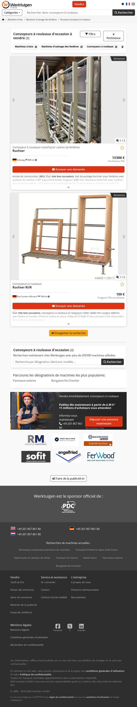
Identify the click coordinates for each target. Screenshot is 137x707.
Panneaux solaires (24, 380)
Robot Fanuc (90, 557)
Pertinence (114, 38)
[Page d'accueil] (3, 19)
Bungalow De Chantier (65, 380)
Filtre (91, 34)
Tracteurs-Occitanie (67, 557)
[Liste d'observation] (122, 4)
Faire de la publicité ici (70, 478)
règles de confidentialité (61, 697)
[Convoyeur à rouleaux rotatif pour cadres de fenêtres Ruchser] (68, 99)
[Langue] (128, 4)
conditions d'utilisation (97, 697)
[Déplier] (68, 187)
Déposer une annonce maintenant (104, 421)
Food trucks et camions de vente (32, 557)
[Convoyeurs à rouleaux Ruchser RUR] (68, 236)
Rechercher (125, 12)
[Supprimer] (35, 47)
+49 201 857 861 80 (29, 529)
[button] (133, 4)
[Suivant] (123, 100)
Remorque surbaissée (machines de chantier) (44, 549)
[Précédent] (13, 100)
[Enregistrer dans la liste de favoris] (122, 147)
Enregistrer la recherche (70, 333)
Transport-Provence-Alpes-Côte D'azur (96, 549)
